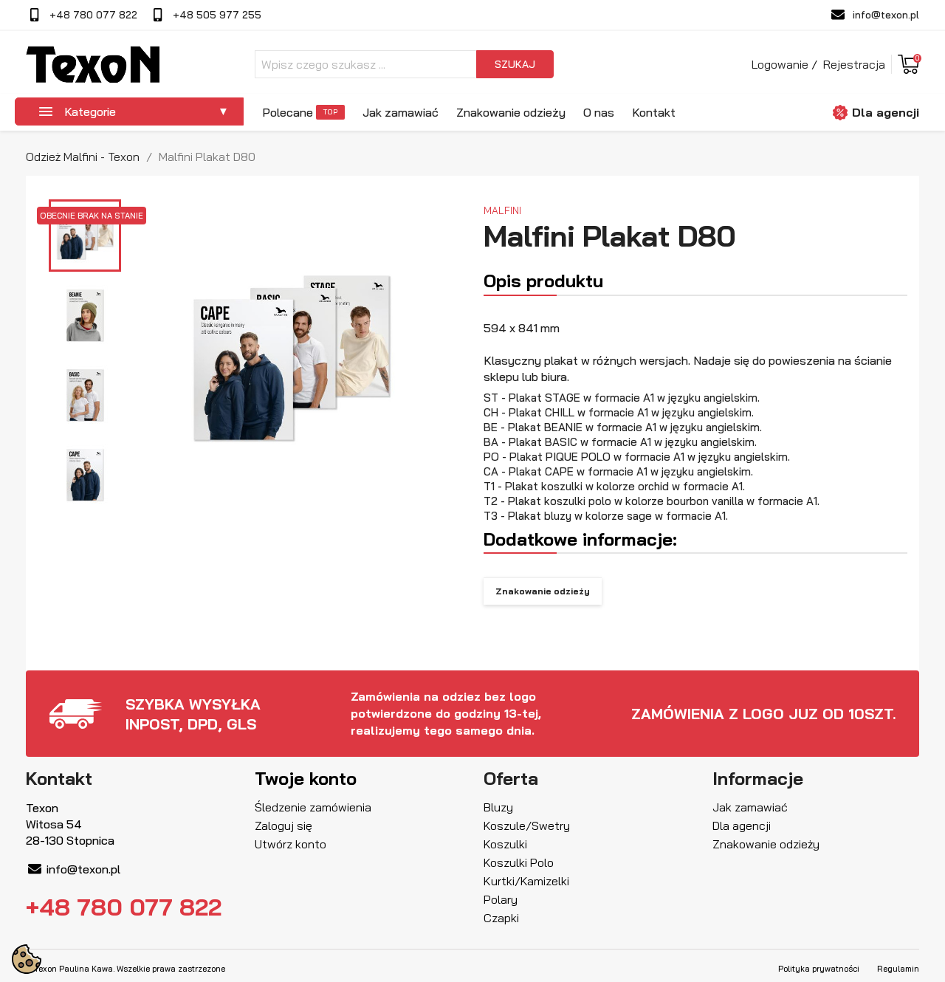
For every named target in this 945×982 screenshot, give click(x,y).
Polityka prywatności (818, 969)
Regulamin (898, 969)
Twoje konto (306, 778)
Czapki (501, 917)
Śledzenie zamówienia (313, 807)
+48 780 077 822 (93, 14)
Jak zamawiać (400, 112)
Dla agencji (885, 112)
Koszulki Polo (519, 862)
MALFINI (502, 210)
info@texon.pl (886, 14)
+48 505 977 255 (217, 14)
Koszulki (505, 844)
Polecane (287, 112)
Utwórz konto (290, 844)
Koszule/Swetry (527, 825)
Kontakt (654, 112)
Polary (501, 899)
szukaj (515, 64)
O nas (598, 112)
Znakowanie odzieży (511, 112)
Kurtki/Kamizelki (526, 880)
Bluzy (498, 807)
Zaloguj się (283, 825)
